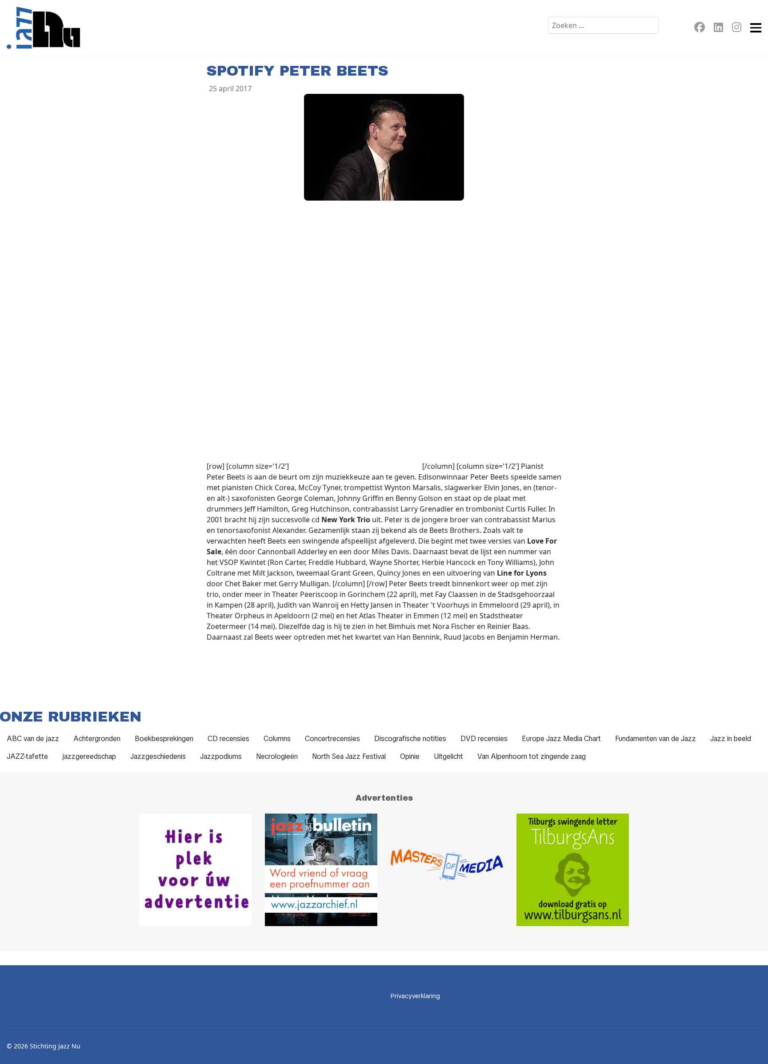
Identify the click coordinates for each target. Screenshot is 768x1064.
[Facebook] (699, 28)
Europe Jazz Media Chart (561, 738)
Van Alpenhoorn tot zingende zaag (531, 756)
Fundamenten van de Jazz (655, 738)
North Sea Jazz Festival (349, 756)
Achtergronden (96, 738)
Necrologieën (277, 756)
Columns (277, 738)
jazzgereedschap (89, 756)
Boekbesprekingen (164, 738)
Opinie (410, 756)
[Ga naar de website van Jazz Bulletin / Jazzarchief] (321, 870)
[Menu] (755, 28)
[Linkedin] (718, 28)
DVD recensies (484, 738)
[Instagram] (736, 28)
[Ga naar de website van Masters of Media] (447, 870)
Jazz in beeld (730, 738)
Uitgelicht (448, 756)
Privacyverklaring (415, 996)
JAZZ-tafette (27, 756)
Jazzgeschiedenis (158, 756)
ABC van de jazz (33, 738)
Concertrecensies (332, 738)
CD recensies (228, 738)
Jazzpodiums (221, 756)
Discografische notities (410, 738)
